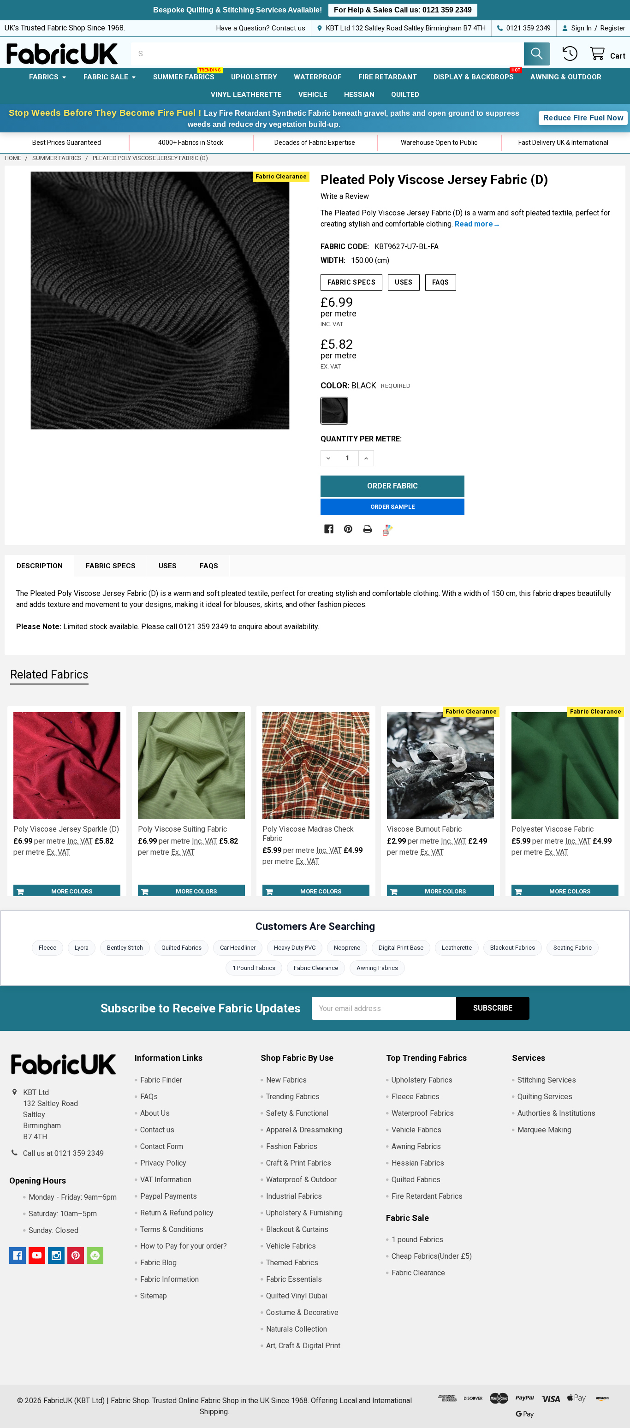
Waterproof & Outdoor (301, 1179)
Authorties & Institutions (556, 1113)
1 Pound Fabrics (253, 967)
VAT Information (165, 1179)
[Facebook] (329, 529)
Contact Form (161, 1146)
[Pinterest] (348, 529)
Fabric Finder (161, 1080)
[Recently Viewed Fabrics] (572, 54)
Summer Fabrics (183, 77)
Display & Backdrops (474, 77)
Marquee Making (544, 1129)
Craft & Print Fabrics (298, 1163)
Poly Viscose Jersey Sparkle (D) (66, 829)
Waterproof (318, 77)
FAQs (440, 282)
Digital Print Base (401, 947)
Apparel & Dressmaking (304, 1129)
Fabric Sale (105, 77)
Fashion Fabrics (291, 1146)
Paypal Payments (168, 1196)
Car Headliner (238, 947)
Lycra (82, 947)
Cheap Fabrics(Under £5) (432, 1256)
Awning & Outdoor (565, 77)
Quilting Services (544, 1096)
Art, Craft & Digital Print (303, 1345)
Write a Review (345, 196)
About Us (155, 1113)
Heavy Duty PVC (294, 947)
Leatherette (457, 947)
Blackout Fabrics (512, 947)
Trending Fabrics (293, 1096)
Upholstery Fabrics (422, 1080)
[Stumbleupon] (95, 1255)
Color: (365, 385)
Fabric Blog (158, 1262)
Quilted (405, 94)
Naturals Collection (296, 1329)
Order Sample (392, 506)
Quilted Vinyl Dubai (296, 1295)
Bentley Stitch (125, 947)
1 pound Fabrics (417, 1239)
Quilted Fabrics (181, 947)
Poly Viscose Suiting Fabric (182, 829)
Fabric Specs (351, 282)
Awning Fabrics (377, 967)
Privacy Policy (163, 1163)
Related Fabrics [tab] (49, 674)
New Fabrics (286, 1080)
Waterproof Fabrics (423, 1113)
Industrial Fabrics (294, 1196)
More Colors (71, 891)
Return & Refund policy (177, 1212)
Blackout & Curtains (297, 1229)
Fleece (47, 947)
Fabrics (44, 77)
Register (612, 28)
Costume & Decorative (302, 1312)
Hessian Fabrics (418, 1163)
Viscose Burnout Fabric (424, 829)
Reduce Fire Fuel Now (583, 118)
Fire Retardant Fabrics (427, 1196)
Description (40, 566)
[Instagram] (56, 1255)
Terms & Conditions (171, 1229)
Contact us (157, 1129)
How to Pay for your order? (183, 1246)
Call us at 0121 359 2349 (63, 1153)
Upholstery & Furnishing (304, 1212)
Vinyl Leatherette (246, 94)
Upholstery (254, 77)
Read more (474, 224)
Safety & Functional (297, 1113)
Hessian (359, 94)
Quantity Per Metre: (361, 438)
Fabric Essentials (294, 1279)
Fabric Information (169, 1279)
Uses (403, 282)
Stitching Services (546, 1080)
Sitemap (153, 1295)
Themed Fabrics (292, 1262)
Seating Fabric (572, 947)
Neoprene (347, 947)
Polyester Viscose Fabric (552, 829)
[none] (160, 301)
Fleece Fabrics (416, 1096)
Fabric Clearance (316, 967)
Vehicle (312, 94)
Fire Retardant (387, 77)
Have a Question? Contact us (260, 28)
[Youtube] (37, 1255)
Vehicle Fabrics (291, 1246)
